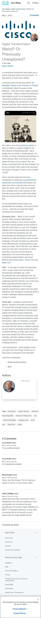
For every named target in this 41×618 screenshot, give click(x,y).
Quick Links (9, 533)
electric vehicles (23, 411)
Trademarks (9, 588)
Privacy (7, 575)
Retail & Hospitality (9, 420)
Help (6, 567)
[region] (20, 607)
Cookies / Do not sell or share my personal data (16, 579)
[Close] (38, 599)
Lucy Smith (6, 443)
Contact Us (8, 542)
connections (12, 411)
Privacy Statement (19, 609)
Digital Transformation (18, 9)
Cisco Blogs (16, 3)
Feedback (8, 563)
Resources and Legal (13, 557)
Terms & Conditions (11, 571)
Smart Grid (11, 424)
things (20, 424)
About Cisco (9, 538)
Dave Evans (7, 66)
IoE (35, 416)
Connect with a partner (12, 550)
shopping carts (23, 420)
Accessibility (9, 584)
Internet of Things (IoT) (23, 416)
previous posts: (27, 145)
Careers (7, 546)
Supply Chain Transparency (14, 592)
